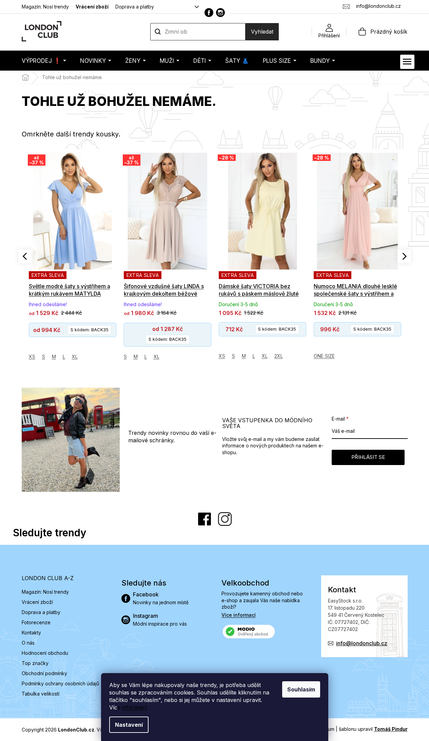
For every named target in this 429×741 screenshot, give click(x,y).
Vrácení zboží (92, 7)
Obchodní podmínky (44, 673)
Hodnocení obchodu (45, 653)
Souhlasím (301, 689)
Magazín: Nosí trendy (45, 7)
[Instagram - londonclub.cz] (220, 12)
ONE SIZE (324, 356)
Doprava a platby (134, 7)
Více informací (238, 615)
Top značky (35, 663)
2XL (278, 356)
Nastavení (129, 724)
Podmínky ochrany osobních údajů (60, 683)
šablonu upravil (373, 729)
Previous (25, 256)
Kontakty (31, 632)
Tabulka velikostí (40, 694)
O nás (28, 643)
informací (134, 707)
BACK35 (90, 329)
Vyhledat (262, 31)
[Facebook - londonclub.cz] (208, 12)
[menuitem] (44, 61)
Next (404, 256)
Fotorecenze (36, 622)
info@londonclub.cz (361, 643)
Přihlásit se (368, 457)
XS (32, 356)
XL (75, 356)
